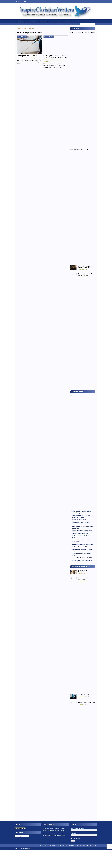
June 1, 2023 (81, 581)
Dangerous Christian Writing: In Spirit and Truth (86, 578)
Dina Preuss (46, 833)
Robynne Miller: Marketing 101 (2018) (82, 557)
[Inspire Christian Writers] (56, 18)
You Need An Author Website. (58, 828)
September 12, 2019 (22, 58)
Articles (56, 21)
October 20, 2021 (82, 573)
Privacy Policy (52, 845)
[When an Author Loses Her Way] (73, 759)
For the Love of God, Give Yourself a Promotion (84, 266)
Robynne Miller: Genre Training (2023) (82, 530)
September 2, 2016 (82, 696)
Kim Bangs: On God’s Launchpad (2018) (82, 544)
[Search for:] (87, 24)
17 (88, 573)
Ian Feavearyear (59, 60)
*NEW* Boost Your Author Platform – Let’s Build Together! (82, 512)
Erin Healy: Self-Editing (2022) (80, 533)
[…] (20, 63)
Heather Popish (32, 58)
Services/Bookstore (44, 21)
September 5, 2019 (49, 60)
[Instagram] (91, 1)
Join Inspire (71, 845)
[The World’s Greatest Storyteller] (73, 572)
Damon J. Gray (46, 828)
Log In (17, 1)
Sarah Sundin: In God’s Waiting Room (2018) (82, 550)
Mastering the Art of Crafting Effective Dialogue (86, 274)
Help (63, 21)
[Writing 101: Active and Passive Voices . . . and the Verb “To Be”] (56, 45)
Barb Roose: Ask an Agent (79, 519)
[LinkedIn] (95, 1)
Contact (69, 21)
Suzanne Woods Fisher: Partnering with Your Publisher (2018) (82, 561)
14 (88, 696)
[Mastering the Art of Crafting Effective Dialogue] (73, 330)
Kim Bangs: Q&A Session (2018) (80, 546)
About (23, 21)
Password (73, 833)
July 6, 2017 (81, 704)
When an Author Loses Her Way (86, 702)
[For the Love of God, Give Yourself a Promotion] (73, 267)
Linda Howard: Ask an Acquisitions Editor (81, 523)
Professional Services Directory (84, 845)
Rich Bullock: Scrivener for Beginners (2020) (82, 536)
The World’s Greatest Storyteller (83, 571)
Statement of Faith (62, 845)
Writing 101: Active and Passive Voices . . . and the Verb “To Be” (56, 57)
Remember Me (76, 838)
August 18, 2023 (82, 276)
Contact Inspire (42, 845)
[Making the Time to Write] (29, 45)
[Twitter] (87, 1)
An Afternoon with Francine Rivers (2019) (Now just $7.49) (83, 540)
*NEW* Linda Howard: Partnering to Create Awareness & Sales (81, 516)
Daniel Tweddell (46, 835)
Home (17, 21)
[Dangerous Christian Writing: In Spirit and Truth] (73, 634)
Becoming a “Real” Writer (85, 695)
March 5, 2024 (81, 269)
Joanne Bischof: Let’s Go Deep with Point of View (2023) (83, 527)
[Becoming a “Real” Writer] (73, 696)
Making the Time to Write (27, 56)
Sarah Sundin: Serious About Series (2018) (81, 554)
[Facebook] (83, 1)
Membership (32, 21)
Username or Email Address (77, 828)
